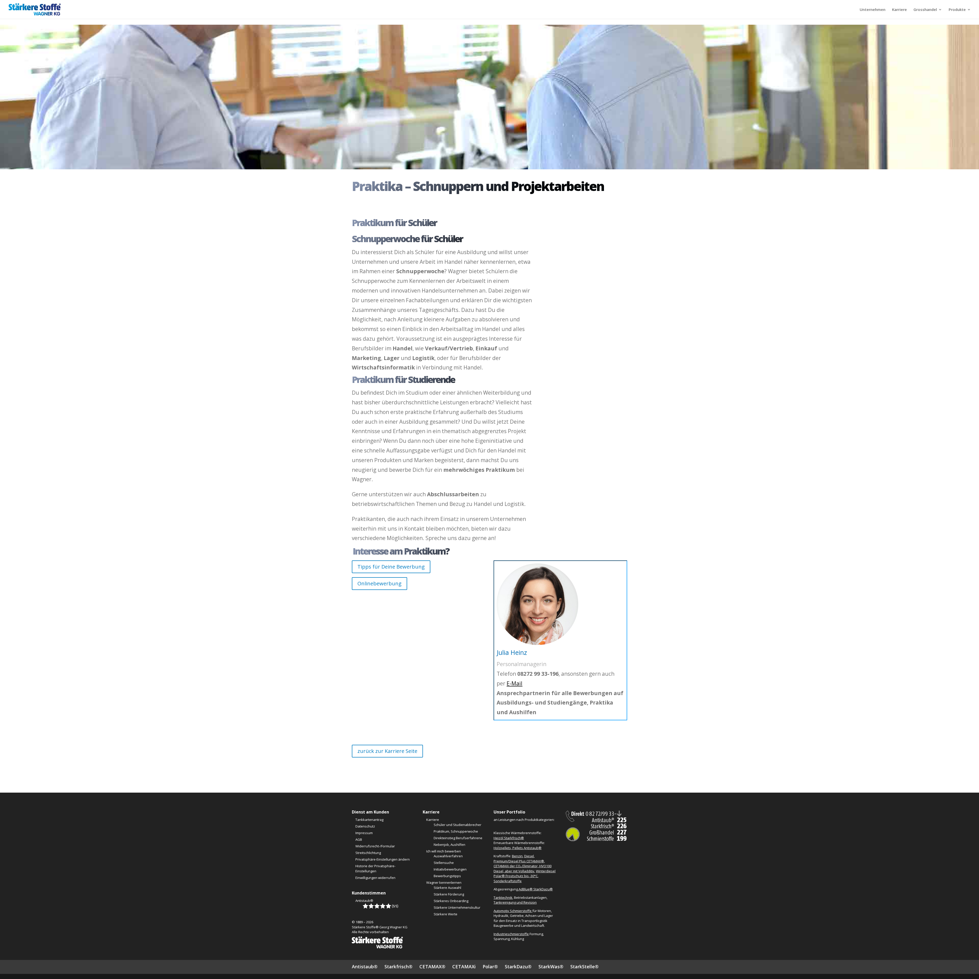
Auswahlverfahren (448, 856)
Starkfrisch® (398, 966)
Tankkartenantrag (369, 819)
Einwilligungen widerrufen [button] (375, 877)
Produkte (957, 10)
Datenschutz (365, 826)
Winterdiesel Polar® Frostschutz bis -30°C (525, 873)
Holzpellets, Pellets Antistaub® (518, 848)
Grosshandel (925, 10)
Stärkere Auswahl (447, 887)
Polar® (490, 966)
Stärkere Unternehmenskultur (457, 907)
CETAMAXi (464, 966)
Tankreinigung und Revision (515, 902)
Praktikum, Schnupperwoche (456, 831)
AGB (358, 839)
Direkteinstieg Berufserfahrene (458, 838)
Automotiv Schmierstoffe (513, 910)
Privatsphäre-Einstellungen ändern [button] (382, 859)
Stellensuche (444, 862)
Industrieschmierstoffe (511, 934)
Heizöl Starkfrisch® (509, 838)
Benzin (517, 856)
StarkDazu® (518, 966)
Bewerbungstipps (447, 876)
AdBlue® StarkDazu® (536, 889)
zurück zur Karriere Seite (387, 751)
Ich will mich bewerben (443, 851)
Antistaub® (364, 900)
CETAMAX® (432, 966)
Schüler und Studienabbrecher (457, 824)
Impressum (364, 833)
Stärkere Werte (445, 914)
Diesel (529, 856)
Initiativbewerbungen (450, 869)
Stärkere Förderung (449, 894)
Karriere (899, 10)
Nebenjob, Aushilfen (449, 844)
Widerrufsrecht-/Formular (375, 846)
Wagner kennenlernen (443, 882)
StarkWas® (550, 966)
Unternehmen (872, 10)
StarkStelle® (584, 966)
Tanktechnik (503, 897)
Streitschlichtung (368, 852)
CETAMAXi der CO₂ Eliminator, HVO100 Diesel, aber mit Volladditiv (522, 868)
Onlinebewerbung (379, 583)
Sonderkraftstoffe (508, 881)
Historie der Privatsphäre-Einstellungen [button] (375, 868)
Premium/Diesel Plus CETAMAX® (519, 861)
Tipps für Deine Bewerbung (391, 566)
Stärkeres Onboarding (451, 901)
